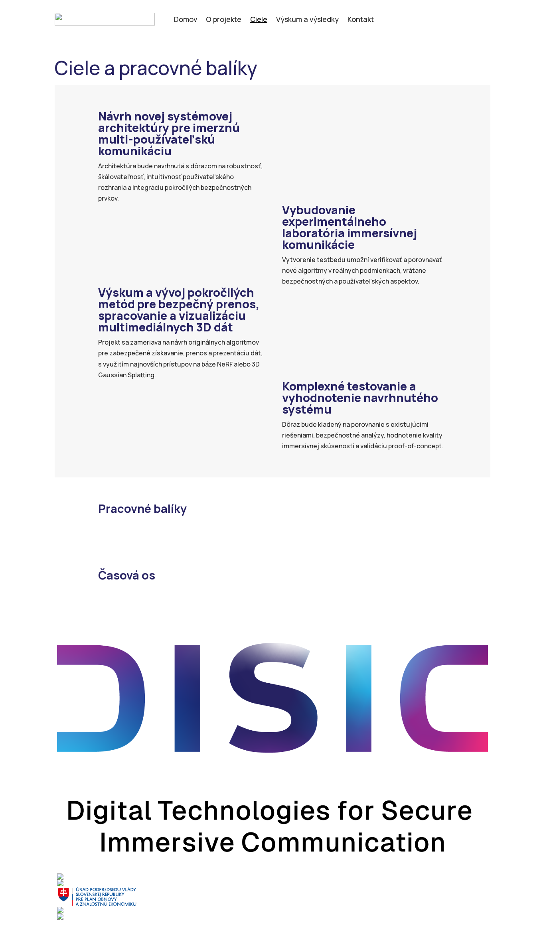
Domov (185, 20)
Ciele (258, 20)
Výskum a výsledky (307, 20)
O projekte (223, 20)
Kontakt (361, 20)
